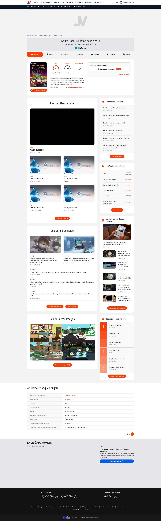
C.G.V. (68, 507)
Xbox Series (38, 7)
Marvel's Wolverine (115, 342)
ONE (87, 44)
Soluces (112, 54)
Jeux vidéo (34, 35)
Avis (66, 63)
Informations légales (51, 507)
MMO (75, 7)
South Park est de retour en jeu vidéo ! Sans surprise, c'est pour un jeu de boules (79, 259)
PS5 (31, 7)
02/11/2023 (128, 190)
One (55, 7)
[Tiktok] (66, 496)
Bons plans (58, 2)
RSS (83, 509)
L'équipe (40, 507)
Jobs (88, 509)
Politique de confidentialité (90, 507)
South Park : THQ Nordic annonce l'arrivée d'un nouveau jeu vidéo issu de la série (58, 272)
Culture (78, 2)
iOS (65, 7)
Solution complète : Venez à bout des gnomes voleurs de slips (114, 147)
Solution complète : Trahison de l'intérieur (116, 115)
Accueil (29, 35)
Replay (37, 149)
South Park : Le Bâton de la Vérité (80, 41)
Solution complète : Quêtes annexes (114, 108)
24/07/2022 (128, 202)
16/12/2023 (128, 185)
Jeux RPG (40, 35)
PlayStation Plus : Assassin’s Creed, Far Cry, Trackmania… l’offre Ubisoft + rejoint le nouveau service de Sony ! (62, 283)
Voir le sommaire (117, 156)
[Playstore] (106, 496)
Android (69, 7)
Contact (33, 507)
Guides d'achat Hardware (117, 308)
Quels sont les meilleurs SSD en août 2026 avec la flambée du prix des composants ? (124, 265)
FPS (83, 7)
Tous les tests (71, 306)
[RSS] (61, 496)
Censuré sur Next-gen (109, 180)
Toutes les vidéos (62, 218)
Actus (51, 54)
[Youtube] (56, 496)
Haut (128, 434)
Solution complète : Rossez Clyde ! (114, 123)
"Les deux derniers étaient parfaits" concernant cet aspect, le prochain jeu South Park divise (43, 260)
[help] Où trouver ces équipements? (109, 202)
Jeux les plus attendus (117, 376)
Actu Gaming (45, 2)
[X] (47, 496)
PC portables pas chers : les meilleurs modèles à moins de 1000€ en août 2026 (124, 298)
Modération (75, 507)
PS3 (91, 44)
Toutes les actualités (54, 306)
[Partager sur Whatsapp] (79, 48)
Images (96, 54)
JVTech (68, 2)
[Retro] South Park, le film (111, 185)
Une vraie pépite (108, 190)
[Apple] (110, 496)
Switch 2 (46, 7)
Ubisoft (73, 395)
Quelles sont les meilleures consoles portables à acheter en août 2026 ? (114, 243)
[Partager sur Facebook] (76, 48)
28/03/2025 (128, 179)
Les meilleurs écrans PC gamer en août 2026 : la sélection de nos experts (124, 287)
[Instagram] (51, 496)
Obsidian (68, 395)
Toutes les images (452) (62, 365)
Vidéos (87, 2)
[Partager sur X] (81, 48)
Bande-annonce (40, 90)
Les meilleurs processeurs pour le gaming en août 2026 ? (124, 276)
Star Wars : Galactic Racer (117, 367)
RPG (79, 7)
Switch (60, 7)
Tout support (69, 44)
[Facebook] (42, 496)
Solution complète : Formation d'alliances (116, 138)
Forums (96, 2)
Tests (66, 54)
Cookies (103, 507)
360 (95, 44)
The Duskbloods (114, 350)
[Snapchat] (75, 496)
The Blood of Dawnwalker (117, 359)
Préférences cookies (123, 507)
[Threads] (70, 496)
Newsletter (76, 509)
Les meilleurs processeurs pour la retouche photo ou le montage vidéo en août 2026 (124, 254)
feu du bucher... (107, 196)
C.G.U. (62, 507)
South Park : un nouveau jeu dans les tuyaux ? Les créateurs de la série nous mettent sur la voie (61, 295)
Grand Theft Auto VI (115, 325)
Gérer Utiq (111, 507)
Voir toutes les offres (123, 74)
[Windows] (115, 496)
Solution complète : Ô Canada (112, 130)
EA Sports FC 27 (114, 334)
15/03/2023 (128, 196)
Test (56, 63)
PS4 (51, 7)
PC (28, 7)
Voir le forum (117, 210)
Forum (128, 54)
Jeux (35, 2)
